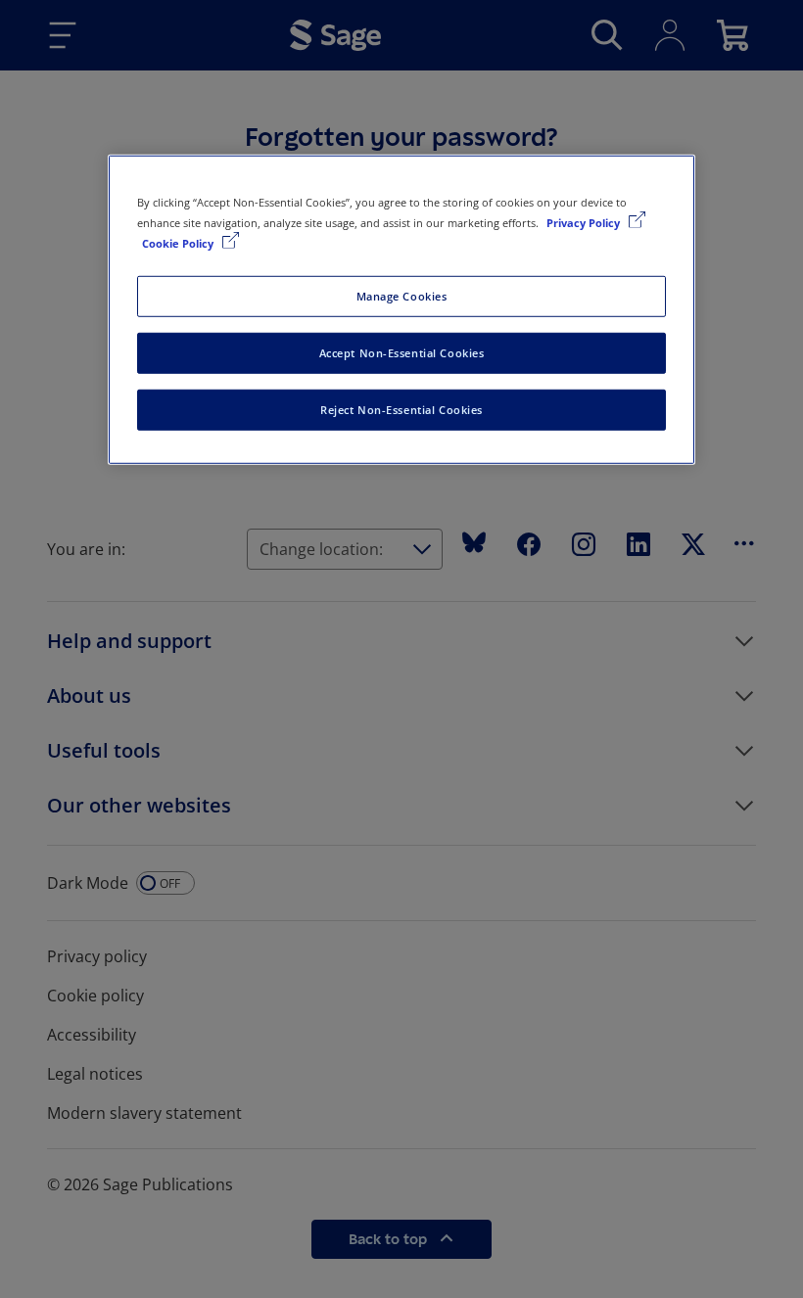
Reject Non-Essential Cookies (401, 409)
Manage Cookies (402, 296)
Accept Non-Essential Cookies (402, 353)
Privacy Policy (584, 222)
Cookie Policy (179, 243)
